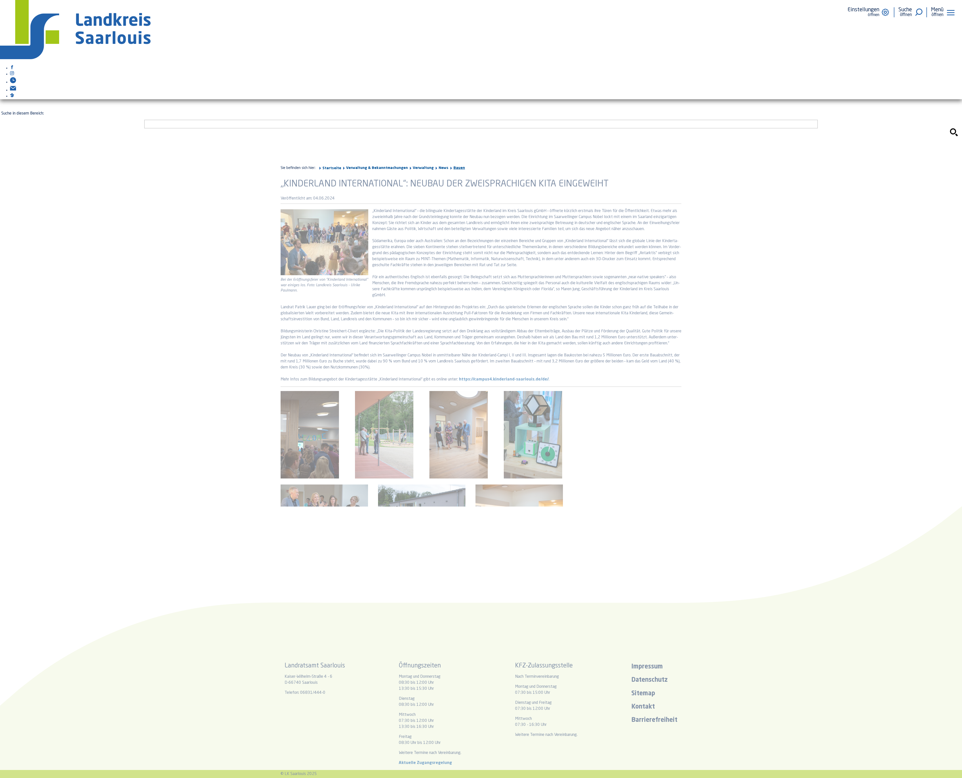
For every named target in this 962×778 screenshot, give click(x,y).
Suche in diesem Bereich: (22, 114)
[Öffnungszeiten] (13, 82)
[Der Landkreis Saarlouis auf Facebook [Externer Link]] (12, 68)
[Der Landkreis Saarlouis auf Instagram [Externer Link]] (12, 74)
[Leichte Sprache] (12, 96)
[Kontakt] (13, 90)
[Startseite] (75, 58)
